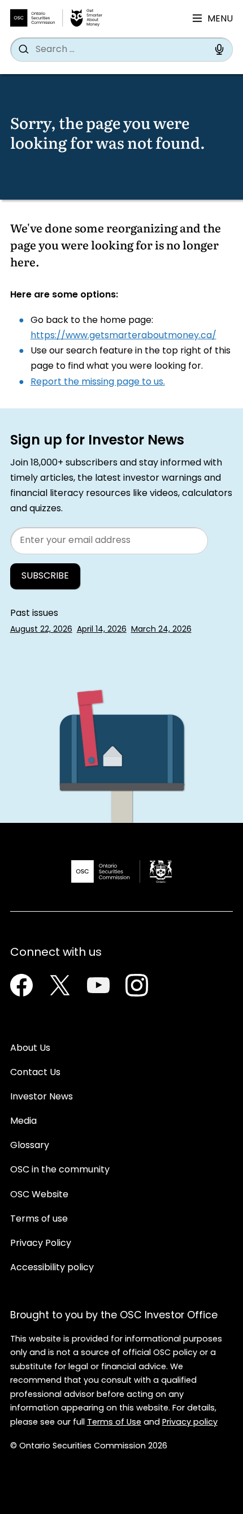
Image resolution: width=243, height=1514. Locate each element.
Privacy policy (190, 1422)
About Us (30, 1048)
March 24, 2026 (161, 629)
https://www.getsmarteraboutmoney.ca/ (123, 336)
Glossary (29, 1145)
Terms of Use (114, 1422)
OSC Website (39, 1195)
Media (23, 1121)
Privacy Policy (40, 1243)
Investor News (41, 1097)
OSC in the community (60, 1170)
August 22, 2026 (41, 629)
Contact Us (35, 1073)
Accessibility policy (52, 1268)
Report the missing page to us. (98, 382)
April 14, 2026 (102, 629)
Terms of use (39, 1219)
